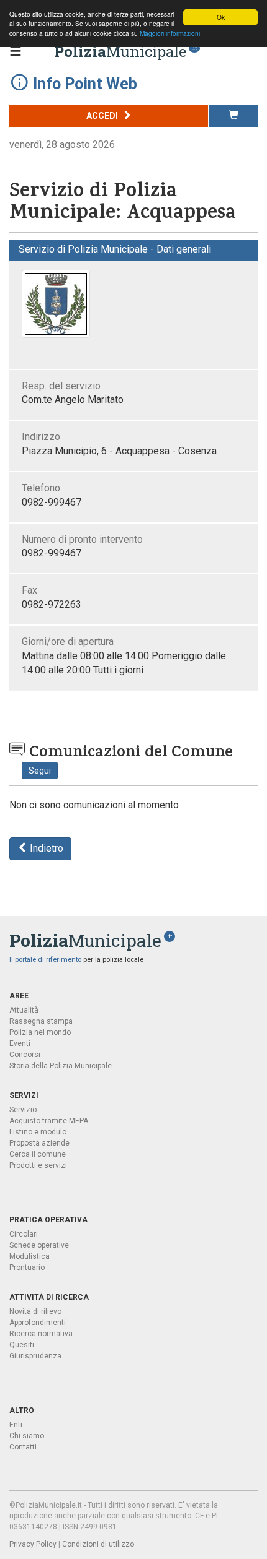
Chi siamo (26, 1436)
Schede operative (39, 1245)
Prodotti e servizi (38, 1165)
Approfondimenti (37, 1322)
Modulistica (29, 1256)
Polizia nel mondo (40, 1032)
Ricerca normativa (41, 1333)
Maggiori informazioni (170, 33)
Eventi (19, 1043)
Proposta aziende (39, 1143)
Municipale (120, 51)
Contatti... (25, 1447)
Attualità (23, 1010)
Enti (15, 1424)
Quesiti (21, 1345)
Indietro (45, 848)
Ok (221, 17)
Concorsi (24, 1054)
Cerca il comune (37, 1154)
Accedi (103, 116)
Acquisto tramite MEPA (48, 1120)
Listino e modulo (37, 1132)
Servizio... (25, 1109)
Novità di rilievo (35, 1311)
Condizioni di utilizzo (98, 1544)
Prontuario (27, 1267)
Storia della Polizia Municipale (60, 1065)
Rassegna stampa (41, 1021)
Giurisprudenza (35, 1356)
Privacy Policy (33, 1544)
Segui (40, 770)
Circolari (23, 1234)
